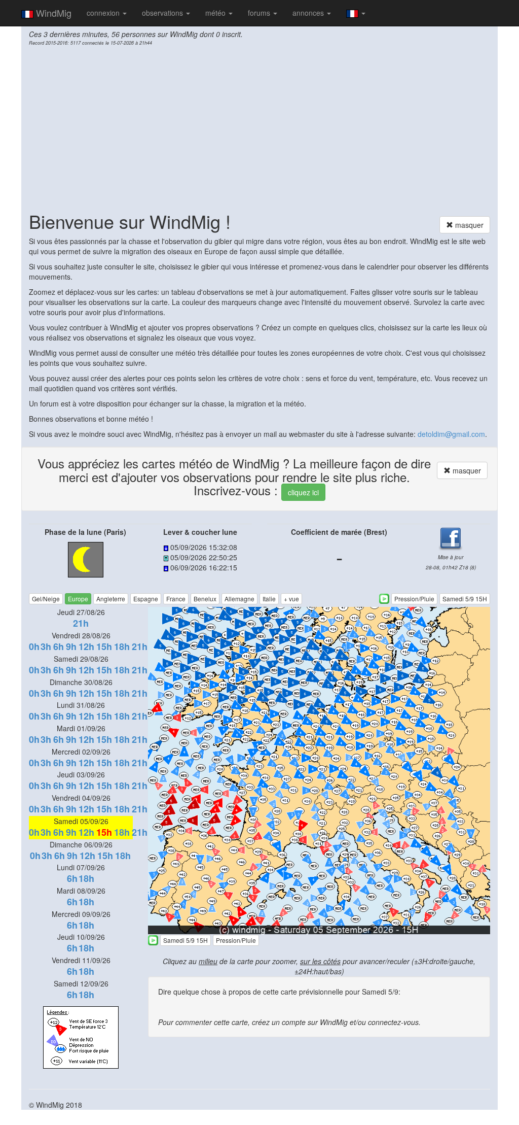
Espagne (145, 598)
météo (216, 13)
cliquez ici (303, 492)
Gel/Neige (46, 598)
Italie (269, 598)
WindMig (52, 12)
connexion (104, 13)
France (176, 598)
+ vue (291, 598)
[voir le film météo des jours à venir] (384, 599)
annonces (309, 13)
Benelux (205, 598)
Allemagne (239, 598)
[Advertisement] (259, 127)
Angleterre (110, 598)
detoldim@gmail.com (451, 434)
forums (260, 13)
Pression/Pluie (414, 598)
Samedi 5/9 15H (464, 598)
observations (163, 13)
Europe (78, 598)
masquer (468, 225)
